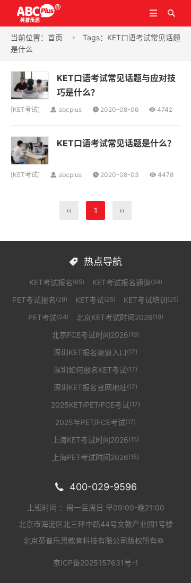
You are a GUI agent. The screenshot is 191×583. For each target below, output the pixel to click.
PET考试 (48, 317)
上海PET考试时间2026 (95, 457)
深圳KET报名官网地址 (95, 387)
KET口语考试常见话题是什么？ (116, 143)
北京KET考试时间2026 (119, 317)
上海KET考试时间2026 (95, 439)
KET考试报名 (56, 282)
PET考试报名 (39, 299)
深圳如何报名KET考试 (95, 369)
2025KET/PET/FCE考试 (95, 404)
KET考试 (25, 109)
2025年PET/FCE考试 (95, 422)
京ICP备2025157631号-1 (95, 562)
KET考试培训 (151, 299)
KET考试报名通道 (127, 282)
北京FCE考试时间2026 (95, 334)
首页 (55, 37)
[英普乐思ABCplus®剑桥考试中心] (52, 12)
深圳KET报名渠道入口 (95, 352)
